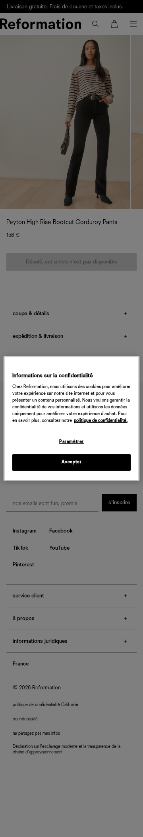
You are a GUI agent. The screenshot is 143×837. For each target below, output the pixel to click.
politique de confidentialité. (101, 421)
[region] (71, 418)
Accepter (72, 462)
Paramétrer (71, 442)
